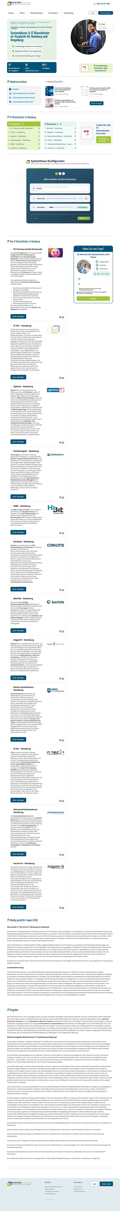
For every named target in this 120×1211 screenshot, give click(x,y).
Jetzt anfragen (18, 316)
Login (93, 13)
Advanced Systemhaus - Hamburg (60, 144)
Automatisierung (68, 13)
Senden (93, 299)
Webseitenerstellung (36, 13)
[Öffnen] (55, 252)
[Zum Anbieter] (39, 128)
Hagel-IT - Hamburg (55, 132)
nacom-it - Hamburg (56, 148)
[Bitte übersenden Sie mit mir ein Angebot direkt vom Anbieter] (77, 293)
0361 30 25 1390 (103, 3)
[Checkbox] (11, 249)
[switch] (86, 198)
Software (11, 13)
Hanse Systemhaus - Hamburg (59, 136)
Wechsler (103, 265)
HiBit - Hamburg (17, 144)
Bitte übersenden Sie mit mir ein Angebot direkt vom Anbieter (93, 292)
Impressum (77, 1187)
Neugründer (104, 262)
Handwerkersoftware (52, 1191)
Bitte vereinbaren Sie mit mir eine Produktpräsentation (90, 289)
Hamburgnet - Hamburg (20, 140)
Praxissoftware (50, 1189)
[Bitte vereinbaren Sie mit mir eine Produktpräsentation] (77, 289)
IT (15, 974)
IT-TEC (12, 329)
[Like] (63, 317)
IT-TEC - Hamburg (18, 132)
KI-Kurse (22, 13)
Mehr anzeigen (96, 103)
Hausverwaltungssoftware (54, 1187)
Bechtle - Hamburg (54, 128)
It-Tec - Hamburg (54, 140)
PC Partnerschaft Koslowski (22, 128)
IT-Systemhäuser (53, 13)
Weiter (82, 218)
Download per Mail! (102, 139)
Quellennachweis (79, 1191)
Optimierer (104, 269)
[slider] (54, 207)
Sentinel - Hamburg (18, 148)
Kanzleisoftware (50, 1194)
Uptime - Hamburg (18, 136)
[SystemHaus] (19, 3)
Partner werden (105, 13)
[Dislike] (60, 317)
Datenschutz (78, 1189)
